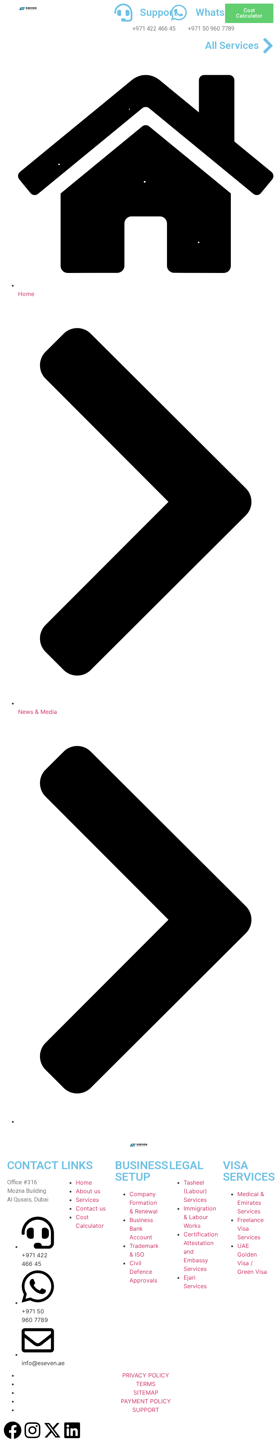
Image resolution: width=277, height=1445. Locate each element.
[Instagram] (32, 1430)
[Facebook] (13, 1430)
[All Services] (268, 46)
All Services (232, 45)
